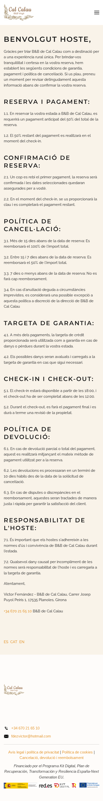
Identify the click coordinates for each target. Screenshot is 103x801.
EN (21, 642)
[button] (96, 12)
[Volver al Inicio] (19, 12)
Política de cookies (77, 752)
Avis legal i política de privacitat (33, 752)
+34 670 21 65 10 (18, 611)
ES (6, 642)
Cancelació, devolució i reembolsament (52, 757)
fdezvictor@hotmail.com (31, 736)
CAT (14, 642)
